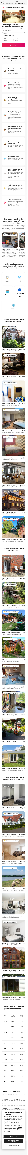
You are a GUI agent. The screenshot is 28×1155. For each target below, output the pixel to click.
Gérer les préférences (13, 1145)
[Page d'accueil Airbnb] (3, 7)
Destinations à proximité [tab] (8, 1094)
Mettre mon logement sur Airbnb (15, 7)
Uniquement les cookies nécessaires (13, 1141)
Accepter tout (13, 1136)
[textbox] (7, 40)
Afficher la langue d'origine (18, 3)
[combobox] (13, 35)
